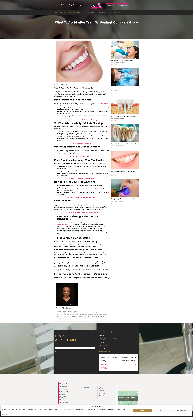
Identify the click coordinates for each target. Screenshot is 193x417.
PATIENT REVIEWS (102, 12)
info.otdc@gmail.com (104, 351)
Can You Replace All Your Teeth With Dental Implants (82, 212)
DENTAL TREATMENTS (74, 12)
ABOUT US (63, 12)
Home (56, 12)
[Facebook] (56, 5)
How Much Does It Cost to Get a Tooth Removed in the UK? (124, 88)
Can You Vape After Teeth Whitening (82, 157)
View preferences (181, 410)
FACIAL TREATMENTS (89, 12)
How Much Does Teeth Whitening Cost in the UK (82, 197)
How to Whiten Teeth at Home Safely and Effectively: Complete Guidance (123, 199)
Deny (161, 410)
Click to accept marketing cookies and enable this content (127, 398)
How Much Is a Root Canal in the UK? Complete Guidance (124, 143)
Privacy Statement (6, 414)
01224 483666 (103, 345)
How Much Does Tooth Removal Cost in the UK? (122, 60)
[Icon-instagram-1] (59, 5)
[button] (190, 406)
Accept (142, 410)
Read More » (113, 64)
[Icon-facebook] (119, 388)
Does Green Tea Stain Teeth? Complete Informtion (123, 171)
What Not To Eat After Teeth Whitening (82, 178)
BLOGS (110, 12)
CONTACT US (117, 12)
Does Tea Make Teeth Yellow (82, 143)
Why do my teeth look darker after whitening (82, 120)
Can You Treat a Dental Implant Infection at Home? (123, 116)
